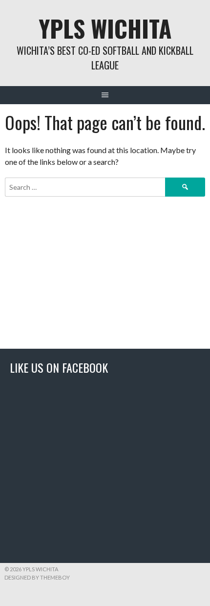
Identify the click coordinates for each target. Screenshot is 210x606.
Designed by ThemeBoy (37, 577)
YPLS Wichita (105, 28)
